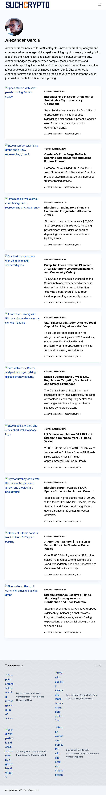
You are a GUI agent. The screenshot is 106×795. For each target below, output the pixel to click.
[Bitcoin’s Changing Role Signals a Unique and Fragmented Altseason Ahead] (22, 223)
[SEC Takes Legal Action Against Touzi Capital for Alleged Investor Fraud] (22, 337)
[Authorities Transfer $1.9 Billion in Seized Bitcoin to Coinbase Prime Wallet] (22, 555)
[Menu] (99, 5)
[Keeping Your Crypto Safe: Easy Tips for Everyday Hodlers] (59, 697)
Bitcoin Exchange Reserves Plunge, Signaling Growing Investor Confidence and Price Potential (68, 598)
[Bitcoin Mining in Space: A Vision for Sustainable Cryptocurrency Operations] (22, 112)
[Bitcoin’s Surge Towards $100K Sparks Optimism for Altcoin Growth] (22, 502)
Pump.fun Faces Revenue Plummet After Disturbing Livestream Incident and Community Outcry (68, 268)
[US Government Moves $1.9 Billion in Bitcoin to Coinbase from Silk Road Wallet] (22, 448)
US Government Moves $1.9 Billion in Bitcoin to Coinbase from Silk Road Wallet (68, 438)
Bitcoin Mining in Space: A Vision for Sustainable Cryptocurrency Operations (68, 100)
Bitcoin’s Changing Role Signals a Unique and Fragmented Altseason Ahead (67, 211)
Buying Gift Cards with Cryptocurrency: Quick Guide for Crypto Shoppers (82, 753)
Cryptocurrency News (55, 91)
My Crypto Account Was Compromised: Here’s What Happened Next (30, 696)
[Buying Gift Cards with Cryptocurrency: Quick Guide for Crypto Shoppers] (59, 753)
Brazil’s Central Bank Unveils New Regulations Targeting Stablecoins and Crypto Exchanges (67, 380)
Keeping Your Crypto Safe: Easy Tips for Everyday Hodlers (82, 697)
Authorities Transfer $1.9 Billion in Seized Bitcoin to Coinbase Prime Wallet (67, 545)
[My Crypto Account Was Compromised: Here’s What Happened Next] (9, 697)
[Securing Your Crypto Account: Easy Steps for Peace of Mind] (9, 753)
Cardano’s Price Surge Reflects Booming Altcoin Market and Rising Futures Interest (68, 158)
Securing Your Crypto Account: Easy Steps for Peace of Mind (31, 753)
